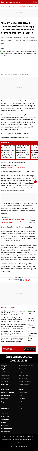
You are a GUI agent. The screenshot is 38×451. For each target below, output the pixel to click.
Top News (4, 413)
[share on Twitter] (14, 360)
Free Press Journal (11, 2)
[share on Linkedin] (18, 360)
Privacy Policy (6, 439)
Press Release (6, 432)
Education (4, 384)
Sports (7, 19)
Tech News (5, 419)
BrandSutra (5, 389)
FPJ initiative (5, 396)
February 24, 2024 (29, 172)
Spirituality (5, 408)
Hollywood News (24, 372)
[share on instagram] (22, 360)
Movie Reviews (23, 375)
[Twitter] (23, 280)
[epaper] (33, 2)
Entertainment (32, 6)
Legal (3, 402)
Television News (24, 384)
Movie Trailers (23, 378)
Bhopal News (5, 378)
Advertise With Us (25, 439)
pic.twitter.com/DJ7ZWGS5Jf (15, 168)
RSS (33, 439)
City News (4, 369)
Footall (21, 396)
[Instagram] (26, 280)
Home (2, 6)
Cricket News (23, 392)
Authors (19, 443)
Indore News (5, 375)
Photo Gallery (6, 416)
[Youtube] (29, 280)
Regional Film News (25, 381)
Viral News (4, 425)
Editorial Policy (14, 436)
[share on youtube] (26, 360)
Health (21, 402)
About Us (6, 436)
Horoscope (5, 399)
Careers (22, 436)
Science (4, 405)
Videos (3, 422)
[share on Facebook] (11, 360)
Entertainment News (26, 366)
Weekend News (6, 429)
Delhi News (4, 381)
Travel (21, 405)
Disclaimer (30, 436)
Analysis (4, 366)
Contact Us (15, 439)
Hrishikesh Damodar (6, 47)
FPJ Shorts (21, 6)
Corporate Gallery (7, 392)
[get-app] (36, 2)
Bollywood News (24, 369)
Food (20, 408)
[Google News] (14, 280)
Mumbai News (10, 6)
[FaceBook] (21, 280)
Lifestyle (22, 399)
